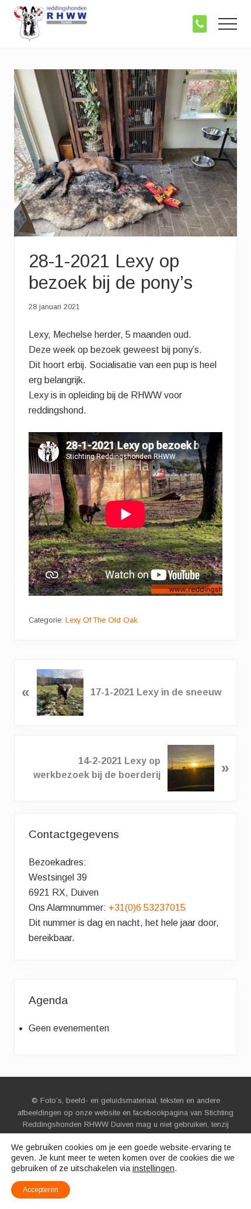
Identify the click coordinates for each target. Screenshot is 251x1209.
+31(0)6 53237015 (147, 908)
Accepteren (40, 1190)
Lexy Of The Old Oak (101, 620)
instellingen (154, 1168)
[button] (227, 23)
